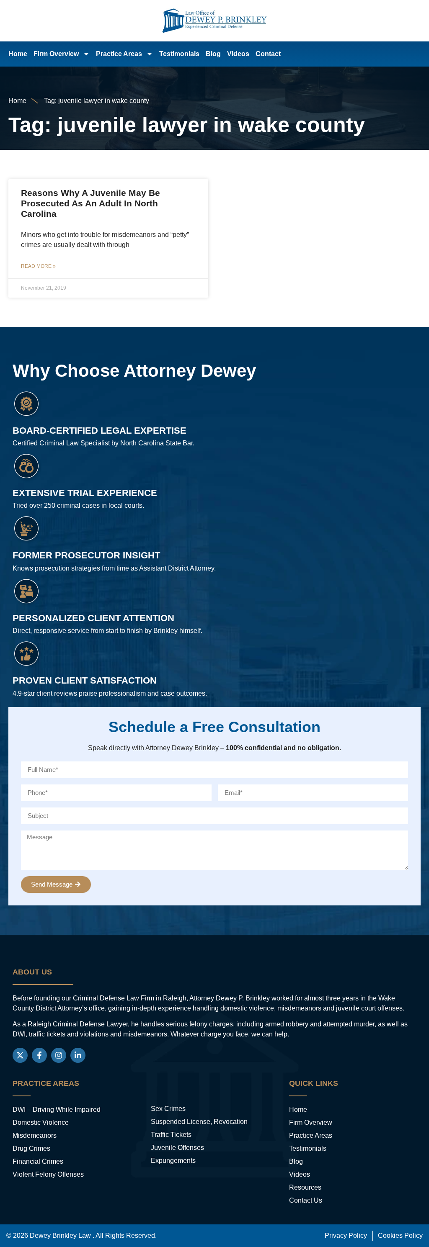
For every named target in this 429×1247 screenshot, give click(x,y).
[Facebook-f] (39, 1055)
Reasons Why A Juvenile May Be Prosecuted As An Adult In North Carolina (90, 203)
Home (17, 53)
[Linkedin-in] (77, 1055)
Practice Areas (119, 53)
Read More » (38, 266)
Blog (213, 53)
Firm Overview (56, 53)
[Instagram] (58, 1055)
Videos (238, 53)
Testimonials (179, 53)
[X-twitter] (20, 1055)
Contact (268, 53)
